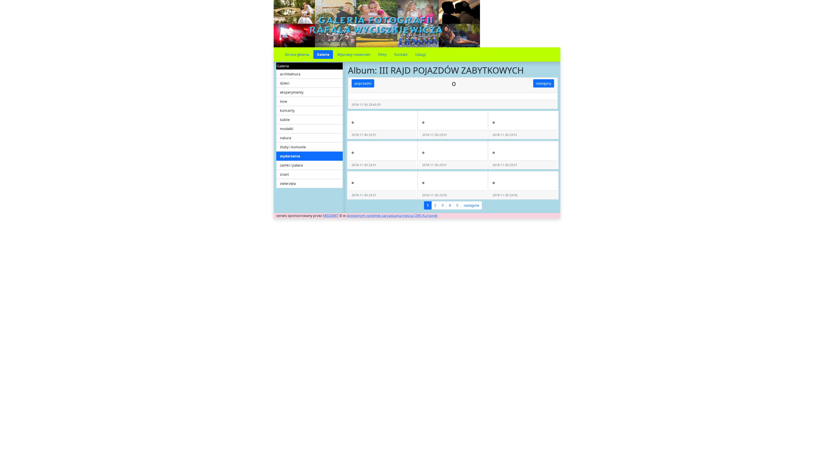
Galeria (323, 54)
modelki (286, 128)
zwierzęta (288, 183)
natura (285, 137)
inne (283, 101)
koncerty (287, 110)
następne (471, 205)
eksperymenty (291, 92)
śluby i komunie (293, 147)
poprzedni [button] (362, 83)
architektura (290, 74)
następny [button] (543, 83)
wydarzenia (290, 156)
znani (284, 174)
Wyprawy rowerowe (353, 54)
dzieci (284, 83)
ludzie (285, 119)
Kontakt (400, 54)
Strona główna (297, 54)
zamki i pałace (291, 165)
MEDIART (330, 215)
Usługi (420, 54)
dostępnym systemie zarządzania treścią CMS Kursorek (392, 215)
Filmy (382, 54)
